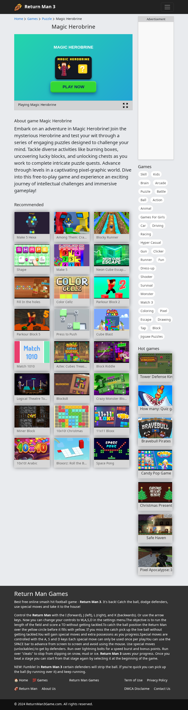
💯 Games (40, 680)
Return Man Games (84, 680)
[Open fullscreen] (125, 105)
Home (18, 18)
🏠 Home (21, 680)
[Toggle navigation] (167, 7)
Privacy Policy (157, 680)
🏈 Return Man (25, 688)
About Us (49, 688)
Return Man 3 (40, 6)
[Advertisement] (156, 90)
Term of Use (133, 680)
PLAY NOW (73, 87)
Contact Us (162, 688)
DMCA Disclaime (136, 688)
